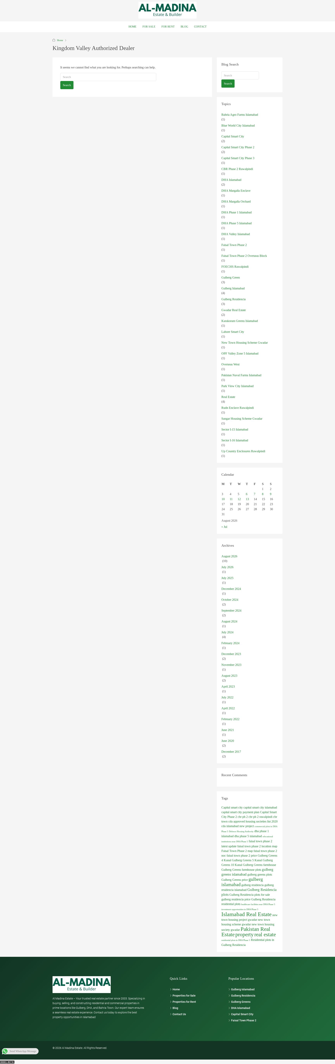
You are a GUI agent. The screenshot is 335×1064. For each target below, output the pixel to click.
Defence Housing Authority (241, 831)
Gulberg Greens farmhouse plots (241, 869)
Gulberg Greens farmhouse (259, 864)
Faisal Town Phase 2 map (237, 851)
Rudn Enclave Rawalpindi (237, 407)
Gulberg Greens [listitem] (240, 1001)
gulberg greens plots (259, 874)
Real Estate (228, 397)
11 (231, 499)
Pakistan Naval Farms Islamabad (241, 375)
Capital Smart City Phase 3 (237, 158)
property (244, 934)
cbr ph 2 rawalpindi (260, 816)
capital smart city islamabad (260, 807)
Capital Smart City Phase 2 (237, 147)
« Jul (224, 526)
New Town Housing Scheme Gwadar (244, 342)
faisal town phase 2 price (242, 855)
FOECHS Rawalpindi (235, 266)
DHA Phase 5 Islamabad (236, 223)
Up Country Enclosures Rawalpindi (243, 451)
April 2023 (228, 686)
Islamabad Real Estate (246, 914)
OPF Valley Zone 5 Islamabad (239, 353)
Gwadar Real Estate (233, 310)
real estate (265, 934)
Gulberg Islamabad (233, 288)
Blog (184, 26)
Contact (200, 26)
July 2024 (227, 632)
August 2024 (229, 621)
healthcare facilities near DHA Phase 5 (258, 904)
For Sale (148, 26)
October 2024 (229, 599)
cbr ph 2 (243, 816)
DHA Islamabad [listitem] (240, 1008)
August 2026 (229, 556)
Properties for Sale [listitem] (184, 995)
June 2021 (227, 730)
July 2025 (227, 578)
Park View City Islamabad (237, 386)
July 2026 (227, 567)
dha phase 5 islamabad (248, 836)
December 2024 (231, 588)
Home (132, 26)
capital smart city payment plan (240, 812)
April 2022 (228, 708)
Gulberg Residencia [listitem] (243, 995)
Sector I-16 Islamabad (234, 440)
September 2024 (231, 610)
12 (239, 499)
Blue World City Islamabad (238, 125)
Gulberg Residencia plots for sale (249, 894)
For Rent (168, 26)
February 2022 (230, 719)
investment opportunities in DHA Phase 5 (239, 909)
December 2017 (231, 751)
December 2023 (231, 654)
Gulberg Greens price (234, 879)
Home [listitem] (176, 989)
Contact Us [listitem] (179, 1014)
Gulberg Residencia (233, 299)
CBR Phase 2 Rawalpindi (237, 169)
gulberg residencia (252, 885)
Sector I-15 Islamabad (234, 429)
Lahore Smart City (232, 331)
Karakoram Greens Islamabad (239, 321)
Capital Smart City (232, 136)
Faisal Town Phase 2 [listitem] (243, 1020)
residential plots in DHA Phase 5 (235, 940)
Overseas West (230, 364)
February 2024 (230, 643)
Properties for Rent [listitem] (184, 1001)
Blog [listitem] (175, 1008)
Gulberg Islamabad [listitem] (243, 989)
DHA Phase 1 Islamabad (236, 212)
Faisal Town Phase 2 (234, 245)
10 (223, 499)
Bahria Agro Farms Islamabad (239, 114)
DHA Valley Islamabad (235, 234)
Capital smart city (232, 807)
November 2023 (231, 664)
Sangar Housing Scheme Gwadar (241, 418)
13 (247, 499)
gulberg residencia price (235, 899)
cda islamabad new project (237, 826)
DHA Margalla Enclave (235, 190)
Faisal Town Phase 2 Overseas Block (244, 255)
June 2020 (227, 740)
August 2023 (229, 675)
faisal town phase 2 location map (257, 846)
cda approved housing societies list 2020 (253, 821)
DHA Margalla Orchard (236, 201)
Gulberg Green (230, 277)
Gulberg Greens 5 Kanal (247, 860)
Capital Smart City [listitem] (242, 1014)
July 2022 (227, 697)
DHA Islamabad (231, 179)
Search (67, 85)
